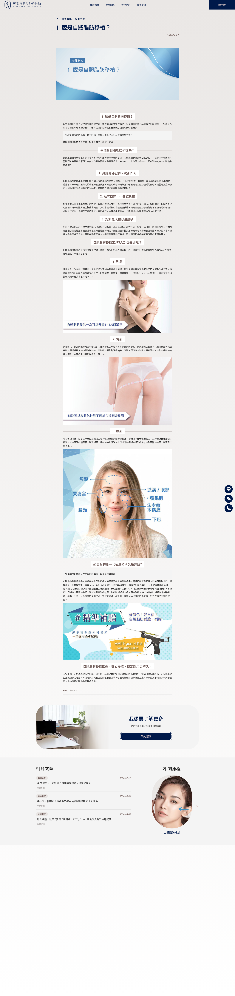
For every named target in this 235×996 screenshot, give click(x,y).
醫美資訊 (67, 18)
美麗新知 (73, 690)
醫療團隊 (110, 4)
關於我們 (94, 4)
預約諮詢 (146, 736)
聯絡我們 (222, 4)
